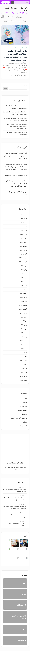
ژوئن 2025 (24, 270)
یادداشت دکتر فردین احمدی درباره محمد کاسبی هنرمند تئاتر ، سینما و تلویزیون (15, 155)
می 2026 (24, 226)
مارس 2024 (23, 329)
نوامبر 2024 (23, 297)
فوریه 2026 (23, 238)
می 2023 (24, 368)
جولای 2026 (23, 218)
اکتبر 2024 (24, 301)
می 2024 (24, 321)
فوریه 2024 (23, 333)
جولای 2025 (23, 266)
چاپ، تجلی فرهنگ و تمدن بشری (14, 175)
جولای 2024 (23, 313)
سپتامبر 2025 (23, 258)
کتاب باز (10, 17)
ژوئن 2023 (24, 364)
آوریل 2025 (23, 277)
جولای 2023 (23, 360)
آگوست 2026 (23, 214)
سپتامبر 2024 (23, 305)
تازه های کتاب (23, 47)
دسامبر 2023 (23, 340)
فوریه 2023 (23, 380)
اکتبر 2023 (24, 348)
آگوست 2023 (23, 356)
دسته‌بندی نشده (22, 410)
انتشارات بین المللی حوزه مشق (19, 75)
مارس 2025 (23, 281)
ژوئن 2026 (24, 222)
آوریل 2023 (23, 372)
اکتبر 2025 (24, 254)
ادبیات (25, 402)
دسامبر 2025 (23, 246)
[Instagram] (5, 2)
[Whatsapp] (2, 2)
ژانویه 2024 (23, 336)
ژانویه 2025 (23, 289)
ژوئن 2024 (24, 317)
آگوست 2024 (23, 309)
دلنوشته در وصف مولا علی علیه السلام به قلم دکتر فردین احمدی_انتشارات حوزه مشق (15, 183)
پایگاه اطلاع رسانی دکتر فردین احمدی (16, 9)
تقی (26, 192)
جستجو (25, 85)
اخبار (25, 398)
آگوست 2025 (23, 262)
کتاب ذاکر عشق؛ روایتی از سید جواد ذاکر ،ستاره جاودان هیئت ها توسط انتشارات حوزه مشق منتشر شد (15, 166)
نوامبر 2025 (23, 250)
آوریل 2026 (23, 230)
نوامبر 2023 (23, 344)
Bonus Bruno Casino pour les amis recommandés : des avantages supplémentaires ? (17, 126)
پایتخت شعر (22, 21)
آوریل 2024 (23, 325)
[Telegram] (8, 2)
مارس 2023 (23, 376)
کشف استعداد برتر (9, 21)
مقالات (25, 422)
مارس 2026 (23, 234)
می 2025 (24, 273)
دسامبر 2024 (23, 293)
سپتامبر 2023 (23, 352)
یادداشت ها (23, 426)
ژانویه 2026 (23, 242)
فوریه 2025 (23, 285)
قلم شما (17, 47)
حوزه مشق (19, 17)
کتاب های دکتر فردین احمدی (19, 418)
